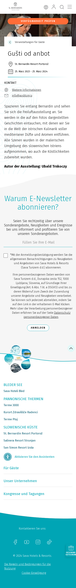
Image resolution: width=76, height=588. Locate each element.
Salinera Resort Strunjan (20, 440)
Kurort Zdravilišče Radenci (21, 412)
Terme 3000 (11, 405)
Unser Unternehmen (20, 481)
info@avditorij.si (22, 95)
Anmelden (38, 327)
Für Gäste (11, 468)
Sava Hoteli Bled (14, 391)
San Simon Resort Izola (19, 447)
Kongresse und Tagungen (24, 494)
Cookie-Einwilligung (34, 573)
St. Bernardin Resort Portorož (23, 433)
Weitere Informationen (26, 90)
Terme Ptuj (11, 419)
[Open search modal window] (62, 7)
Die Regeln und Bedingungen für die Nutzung (27, 566)
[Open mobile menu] (69, 7)
